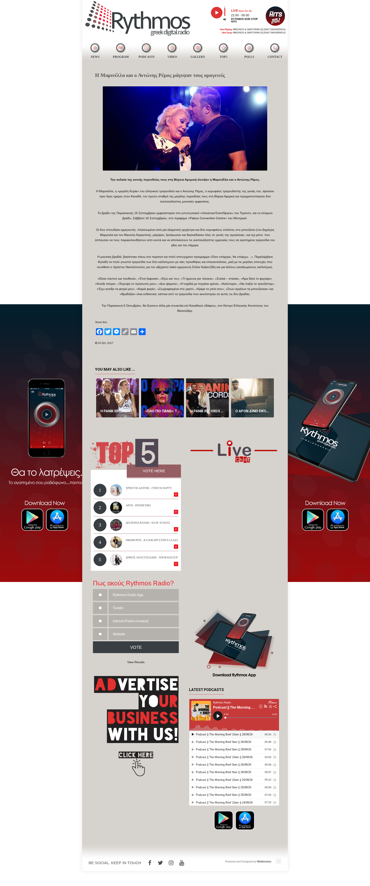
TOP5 (223, 56)
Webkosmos (264, 861)
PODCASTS (147, 56)
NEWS (95, 56)
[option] (117, 397)
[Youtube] (181, 863)
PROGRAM (121, 56)
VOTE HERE (154, 471)
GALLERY (198, 56)
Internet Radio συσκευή (130, 621)
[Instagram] (171, 863)
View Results (136, 662)
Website (119, 634)
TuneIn (118, 608)
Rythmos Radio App (128, 595)
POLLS (249, 56)
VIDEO (172, 56)
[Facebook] (149, 863)
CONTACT (275, 56)
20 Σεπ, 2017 (105, 343)
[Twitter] (160, 863)
